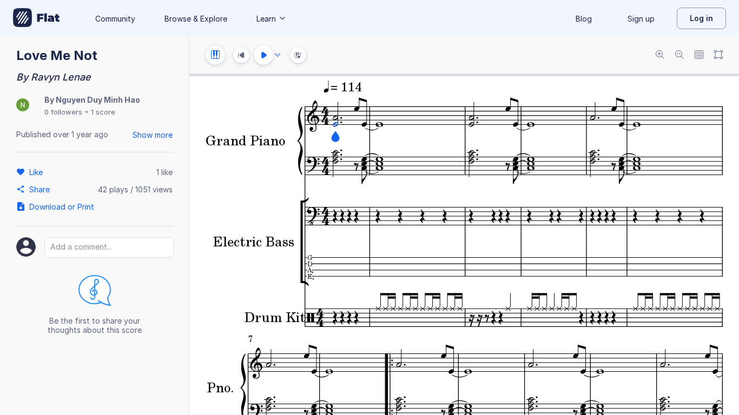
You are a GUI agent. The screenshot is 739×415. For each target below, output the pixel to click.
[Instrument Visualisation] (298, 55)
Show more (153, 134)
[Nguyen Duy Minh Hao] (22, 105)
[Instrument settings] (215, 55)
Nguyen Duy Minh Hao (98, 99)
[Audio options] (277, 55)
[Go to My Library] (36, 18)
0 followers (63, 112)
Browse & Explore (195, 18)
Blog (584, 18)
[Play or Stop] (263, 55)
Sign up (641, 18)
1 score (103, 112)
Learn (266, 18)
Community (115, 18)
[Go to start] (241, 55)
